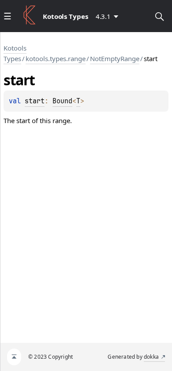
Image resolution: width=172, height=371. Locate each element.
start (35, 101)
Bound (62, 101)
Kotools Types (15, 53)
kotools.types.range (56, 58)
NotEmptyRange (114, 58)
